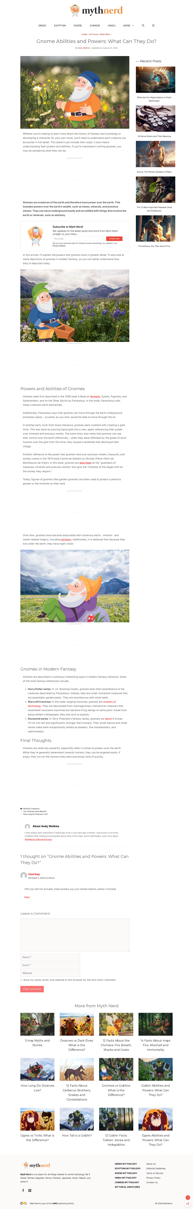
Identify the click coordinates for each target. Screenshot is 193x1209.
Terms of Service (154, 1173)
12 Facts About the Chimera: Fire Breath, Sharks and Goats (116, 1045)
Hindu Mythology (126, 1177)
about (108, 718)
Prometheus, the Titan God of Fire (154, 246)
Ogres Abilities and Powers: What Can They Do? (155, 1140)
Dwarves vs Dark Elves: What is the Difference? (76, 1045)
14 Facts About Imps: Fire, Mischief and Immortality (156, 1045)
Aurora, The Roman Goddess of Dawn (154, 172)
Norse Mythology (126, 1173)
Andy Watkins (84, 48)
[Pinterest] (30, 1191)
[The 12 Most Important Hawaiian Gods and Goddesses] (155, 190)
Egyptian (60, 25)
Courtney (34, 874)
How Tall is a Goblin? (77, 1135)
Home (84, 34)
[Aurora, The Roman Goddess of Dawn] (155, 154)
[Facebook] (23, 1191)
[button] (143, 25)
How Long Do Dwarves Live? (35, 814)
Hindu (112, 25)
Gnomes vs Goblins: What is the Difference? (116, 1090)
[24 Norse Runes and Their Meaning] (155, 119)
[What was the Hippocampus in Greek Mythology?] (155, 80)
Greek (42, 25)
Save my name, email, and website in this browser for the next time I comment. (69, 979)
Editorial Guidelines (156, 1168)
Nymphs (95, 396)
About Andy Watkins (46, 826)
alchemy (66, 539)
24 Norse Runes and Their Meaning (154, 136)
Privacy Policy (153, 1177)
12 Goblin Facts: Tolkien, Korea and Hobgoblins (116, 1140)
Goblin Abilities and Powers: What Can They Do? (155, 1090)
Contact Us (152, 1182)
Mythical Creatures (99, 34)
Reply (27, 897)
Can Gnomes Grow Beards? (35, 811)
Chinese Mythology (127, 1182)
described (85, 462)
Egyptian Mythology (128, 1168)
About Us (151, 1164)
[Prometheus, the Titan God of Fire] (155, 229)
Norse (78, 25)
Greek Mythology (126, 1164)
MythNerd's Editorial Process (38, 839)
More (126, 25)
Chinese (95, 25)
